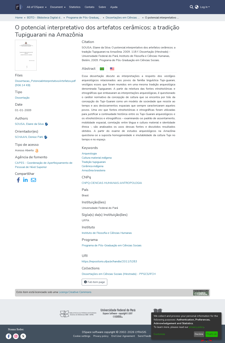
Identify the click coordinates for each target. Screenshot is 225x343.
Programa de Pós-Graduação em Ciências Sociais (112, 245)
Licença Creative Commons (75, 292)
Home (19, 18)
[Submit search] (191, 7)
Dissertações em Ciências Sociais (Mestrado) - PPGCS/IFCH (123, 18)
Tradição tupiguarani (94, 162)
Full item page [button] (96, 282)
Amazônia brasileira (93, 170)
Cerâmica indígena (92, 166)
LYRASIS (140, 332)
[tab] (102, 69)
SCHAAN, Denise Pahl (29, 137)
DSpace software (92, 332)
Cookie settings (81, 336)
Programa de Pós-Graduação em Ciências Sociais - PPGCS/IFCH (83, 18)
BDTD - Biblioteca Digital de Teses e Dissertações (44, 18)
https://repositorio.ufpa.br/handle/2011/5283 (109, 261)
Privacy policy (100, 336)
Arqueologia (89, 153)
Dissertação (22, 98)
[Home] (19, 7)
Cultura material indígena (97, 158)
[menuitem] (36, 7)
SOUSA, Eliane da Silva (29, 124)
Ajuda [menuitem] (113, 7)
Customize (159, 334)
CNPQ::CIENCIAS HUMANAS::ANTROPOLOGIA (112, 183)
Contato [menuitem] (89, 7)
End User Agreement (123, 336)
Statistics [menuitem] (75, 7)
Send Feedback (146, 336)
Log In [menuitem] (204, 7)
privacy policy (196, 327)
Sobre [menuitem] (102, 7)
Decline (199, 334)
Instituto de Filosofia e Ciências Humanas (107, 233)
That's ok (211, 334)
